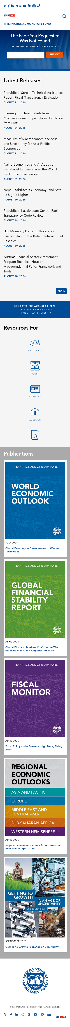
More (61, 291)
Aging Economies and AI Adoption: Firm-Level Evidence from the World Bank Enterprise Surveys (30, 169)
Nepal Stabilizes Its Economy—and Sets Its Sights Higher (32, 192)
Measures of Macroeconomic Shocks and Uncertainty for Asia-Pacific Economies (30, 143)
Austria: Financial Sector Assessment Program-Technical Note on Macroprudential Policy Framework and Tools (32, 264)
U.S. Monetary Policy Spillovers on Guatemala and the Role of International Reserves (33, 236)
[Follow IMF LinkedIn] (12, 5)
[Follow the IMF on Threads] (20, 5)
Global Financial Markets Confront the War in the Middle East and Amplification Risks (33, 649)
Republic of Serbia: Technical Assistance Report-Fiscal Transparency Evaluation (33, 95)
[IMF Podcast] (29, 5)
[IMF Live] (10, 14)
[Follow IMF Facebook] (9, 5)
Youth (35, 374)
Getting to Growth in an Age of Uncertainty (32, 947)
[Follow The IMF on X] (5, 5)
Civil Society (35, 350)
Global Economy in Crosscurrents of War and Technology (32, 550)
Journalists (35, 396)
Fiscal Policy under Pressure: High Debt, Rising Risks (33, 748)
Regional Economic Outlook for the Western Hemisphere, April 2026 (32, 847)
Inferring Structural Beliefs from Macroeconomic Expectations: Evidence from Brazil (33, 118)
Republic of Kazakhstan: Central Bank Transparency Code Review (31, 213)
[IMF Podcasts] (42, 1014)
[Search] (64, 16)
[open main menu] (63, 7)
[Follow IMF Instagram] (16, 5)
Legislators (35, 420)
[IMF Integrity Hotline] (38, 5)
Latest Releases (22, 80)
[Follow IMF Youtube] (24, 5)
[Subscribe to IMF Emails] (34, 5)
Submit (55, 54)
